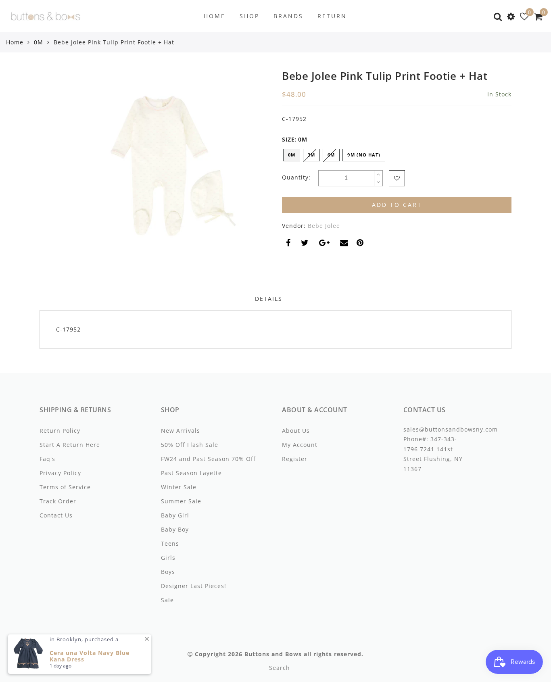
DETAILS (268, 298)
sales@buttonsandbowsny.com (450, 429)
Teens (170, 543)
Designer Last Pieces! (193, 586)
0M (38, 42)
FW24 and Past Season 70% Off (208, 459)
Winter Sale (178, 487)
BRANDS (288, 16)
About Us (296, 430)
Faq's (47, 459)
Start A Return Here (70, 444)
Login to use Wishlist (397, 178)
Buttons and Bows (273, 654)
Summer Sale (181, 501)
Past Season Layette (191, 473)
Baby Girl (175, 515)
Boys (168, 572)
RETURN (332, 16)
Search (279, 668)
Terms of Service (65, 487)
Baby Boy (175, 529)
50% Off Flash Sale (189, 444)
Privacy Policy (60, 473)
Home (14, 42)
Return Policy (60, 430)
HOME (214, 16)
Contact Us (56, 515)
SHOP (249, 16)
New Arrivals (180, 430)
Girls (168, 557)
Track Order (58, 501)
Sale (167, 600)
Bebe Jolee (324, 225)
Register (294, 459)
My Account (299, 444)
